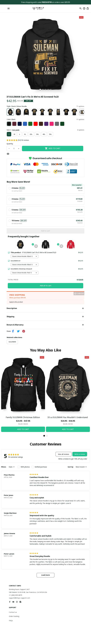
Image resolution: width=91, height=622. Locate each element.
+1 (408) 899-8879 (15, 595)
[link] (8, 8)
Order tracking (14, 616)
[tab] (40, 89)
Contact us (13, 612)
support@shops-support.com (19, 598)
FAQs (11, 620)
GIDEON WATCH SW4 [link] (22, 7)
